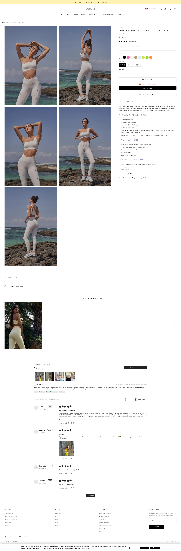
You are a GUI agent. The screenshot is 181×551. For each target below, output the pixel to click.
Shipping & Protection (11, 516)
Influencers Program (105, 526)
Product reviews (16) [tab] (41, 399)
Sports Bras (144, 178)
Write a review (135, 368)
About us (58, 513)
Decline (145, 548)
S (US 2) (122, 64)
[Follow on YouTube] (20, 537)
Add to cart (147, 79)
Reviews (57, 516)
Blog (56, 523)
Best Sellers (79, 14)
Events (57, 519)
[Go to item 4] (70, 376)
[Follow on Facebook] (5, 537)
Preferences (134, 548)
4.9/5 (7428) (132, 41)
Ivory (120, 57)
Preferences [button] (85, 548)
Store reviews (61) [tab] (53, 399)
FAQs (6, 526)
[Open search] (127, 399)
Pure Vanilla (132, 57)
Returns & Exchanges (11, 519)
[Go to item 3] (59, 376)
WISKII (121, 27)
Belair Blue (139, 57)
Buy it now (148, 88)
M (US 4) (130, 64)
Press (57, 526)
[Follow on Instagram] (10, 537)
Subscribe (156, 526)
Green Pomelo (147, 57)
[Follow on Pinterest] (15, 537)
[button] (170, 9)
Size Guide (8, 523)
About (119, 14)
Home (3, 22)
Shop (61, 14)
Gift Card (101, 532)
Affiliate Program (104, 523)
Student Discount (104, 516)
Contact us (8, 529)
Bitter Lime (143, 57)
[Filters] (133, 399)
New (69, 14)
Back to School (106, 14)
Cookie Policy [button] (46, 548)
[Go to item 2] (49, 376)
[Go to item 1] (39, 376)
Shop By (92, 14)
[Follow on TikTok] (25, 537)
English (16, 541)
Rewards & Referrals (105, 513)
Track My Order (9, 513)
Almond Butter (135, 57)
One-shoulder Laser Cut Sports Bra (14, 22)
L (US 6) (138, 64)
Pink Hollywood (128, 57)
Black (124, 57)
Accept (155, 548)
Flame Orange (150, 57)
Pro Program (102, 519)
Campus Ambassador (105, 529)
